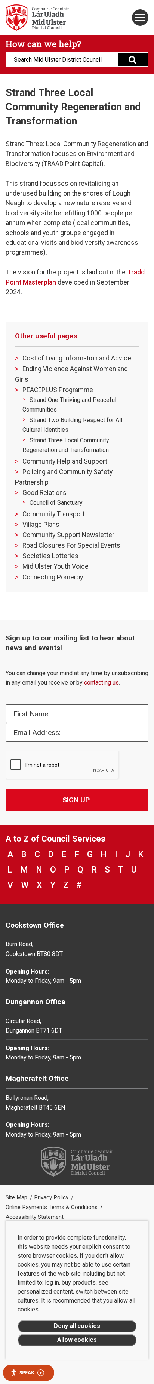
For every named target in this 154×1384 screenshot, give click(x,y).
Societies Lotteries (50, 556)
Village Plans (40, 524)
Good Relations (44, 492)
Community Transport (53, 514)
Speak (26, 1372)
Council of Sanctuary (56, 502)
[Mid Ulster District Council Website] (38, 17)
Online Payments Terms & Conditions (52, 1207)
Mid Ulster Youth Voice (55, 566)
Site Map (17, 1197)
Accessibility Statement (35, 1217)
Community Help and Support (64, 461)
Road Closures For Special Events (71, 545)
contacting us (101, 682)
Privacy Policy (52, 1197)
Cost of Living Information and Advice (76, 358)
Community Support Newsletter (68, 535)
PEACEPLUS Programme (57, 390)
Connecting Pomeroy (52, 577)
